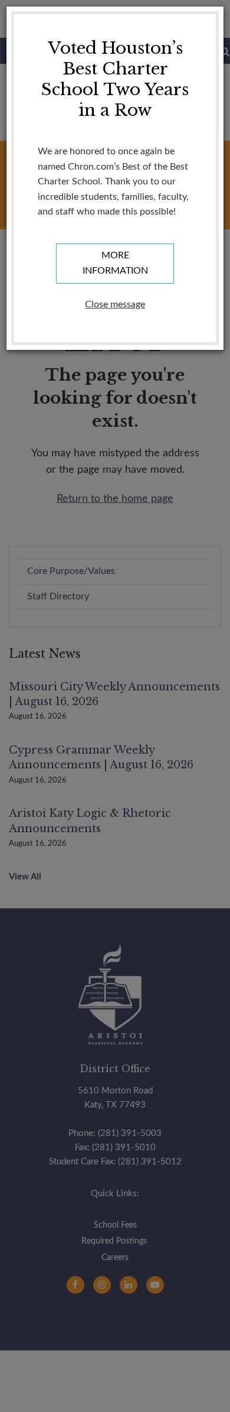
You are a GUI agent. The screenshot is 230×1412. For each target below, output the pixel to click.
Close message (115, 304)
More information (115, 263)
